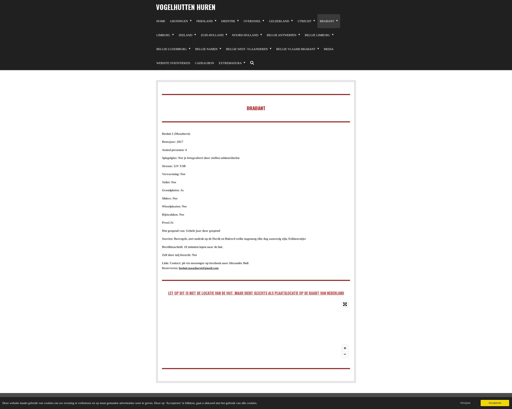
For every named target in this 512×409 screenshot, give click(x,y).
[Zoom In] (345, 348)
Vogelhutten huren (185, 7)
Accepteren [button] (495, 402)
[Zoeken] (252, 63)
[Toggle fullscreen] (345, 304)
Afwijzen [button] (465, 402)
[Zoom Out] (345, 354)
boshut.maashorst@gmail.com (199, 268)
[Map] (256, 329)
